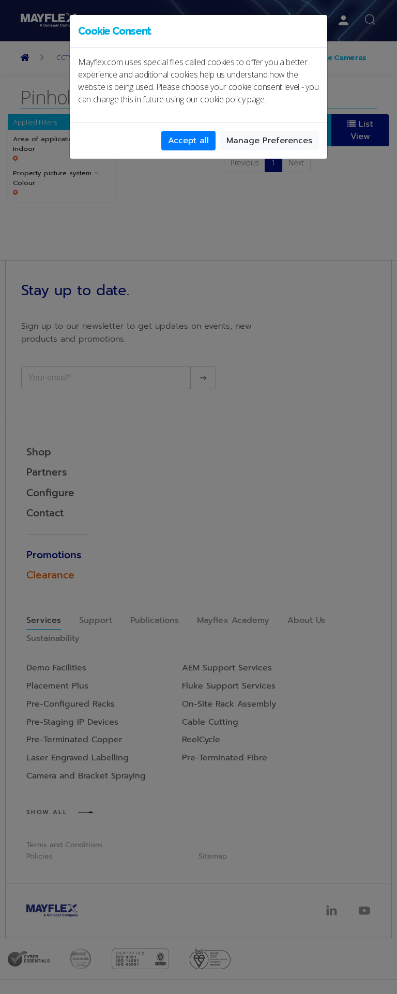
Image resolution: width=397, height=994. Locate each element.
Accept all (188, 140)
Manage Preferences (269, 140)
